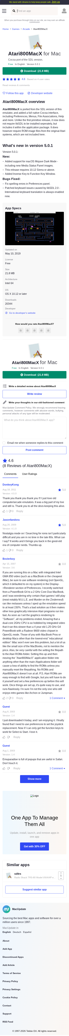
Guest (6, 706)
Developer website (41, 93)
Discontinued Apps (13, 957)
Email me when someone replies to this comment (35, 442)
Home (6, 29)
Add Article (9, 965)
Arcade (26, 29)
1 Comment (56, 698)
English (7, 932)
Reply (19, 511)
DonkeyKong (11, 484)
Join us (56, 2)
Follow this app (15, 93)
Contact (7, 1005)
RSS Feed (8, 1021)
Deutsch (17, 932)
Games (15, 29)
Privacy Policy (10, 981)
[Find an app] (13, 11)
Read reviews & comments (16, 85)
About (6, 940)
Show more (34, 779)
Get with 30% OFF (34, 846)
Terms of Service (12, 973)
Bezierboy (9, 559)
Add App (7, 948)
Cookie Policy (10, 997)
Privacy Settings (11, 989)
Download (36, 71)
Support (7, 1013)
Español (27, 932)
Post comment (34, 450)
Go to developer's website (22, 312)
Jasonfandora (11, 519)
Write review (34, 394)
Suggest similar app (34, 889)
